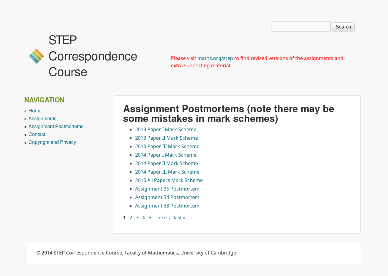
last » (180, 217)
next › (163, 217)
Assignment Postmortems (55, 126)
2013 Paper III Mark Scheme (167, 146)
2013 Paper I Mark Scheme (165, 129)
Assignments (42, 118)
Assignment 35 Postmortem (167, 188)
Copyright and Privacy (52, 141)
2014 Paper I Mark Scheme (165, 154)
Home (35, 110)
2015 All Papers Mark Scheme (169, 180)
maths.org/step (215, 58)
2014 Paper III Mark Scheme (167, 171)
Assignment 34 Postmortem (167, 197)
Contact (36, 134)
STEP (62, 39)
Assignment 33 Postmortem (167, 205)
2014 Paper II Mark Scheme (166, 163)
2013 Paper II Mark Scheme (166, 138)
